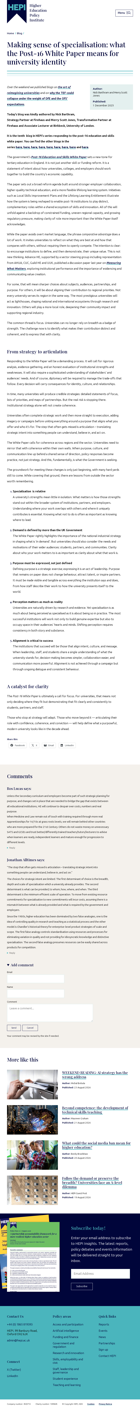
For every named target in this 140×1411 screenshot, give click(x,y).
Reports (104, 1324)
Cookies (91, 1404)
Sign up (103, 1349)
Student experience (65, 1378)
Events (103, 1330)
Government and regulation (63, 1345)
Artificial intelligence (66, 1330)
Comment (12, 1001)
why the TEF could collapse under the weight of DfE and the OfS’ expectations (40, 98)
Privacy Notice (105, 1404)
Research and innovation (68, 1353)
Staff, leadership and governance (66, 1370)
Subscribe (81, 1286)
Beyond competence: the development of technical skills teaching (95, 1109)
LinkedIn (12, 1376)
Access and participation (68, 1324)
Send (13, 1028)
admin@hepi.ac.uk (18, 1340)
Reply (12, 847)
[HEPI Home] (32, 11)
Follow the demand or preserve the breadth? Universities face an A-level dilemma (92, 1182)
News (102, 1337)
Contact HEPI (107, 1356)
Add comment (22, 965)
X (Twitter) (14, 1369)
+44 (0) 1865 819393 (20, 1324)
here (19, 147)
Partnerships (107, 1343)
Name (10, 987)
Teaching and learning (67, 1385)
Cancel (30, 1028)
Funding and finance (65, 1337)
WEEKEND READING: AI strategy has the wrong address (95, 1074)
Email (9, 972)
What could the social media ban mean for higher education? (96, 1145)
